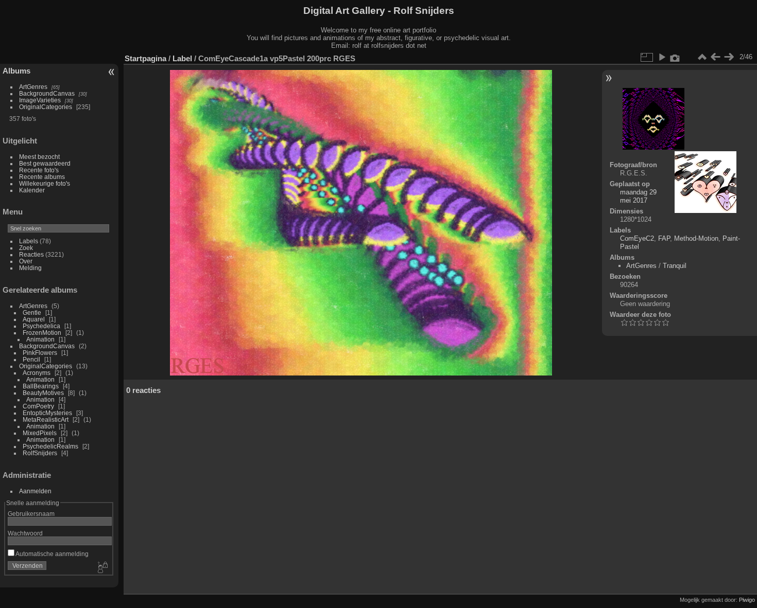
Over (25, 261)
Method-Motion (696, 238)
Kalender (32, 190)
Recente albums (42, 176)
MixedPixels (40, 433)
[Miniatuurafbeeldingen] (702, 57)
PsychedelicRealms (50, 446)
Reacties (31, 254)
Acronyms (36, 372)
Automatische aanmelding (51, 553)
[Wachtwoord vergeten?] (102, 568)
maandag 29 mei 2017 (638, 196)
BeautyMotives (43, 392)
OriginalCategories (45, 106)
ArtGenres (33, 86)
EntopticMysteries (47, 412)
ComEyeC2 (637, 238)
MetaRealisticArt (45, 419)
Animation (40, 339)
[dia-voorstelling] (661, 57)
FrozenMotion (42, 332)
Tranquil (674, 266)
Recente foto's (39, 170)
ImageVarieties (40, 100)
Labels (28, 241)
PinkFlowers (40, 352)
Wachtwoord (25, 533)
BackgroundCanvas (47, 93)
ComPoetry (38, 406)
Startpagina (145, 58)
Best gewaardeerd (45, 163)
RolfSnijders (40, 453)
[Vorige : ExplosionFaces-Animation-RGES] (715, 57)
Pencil (31, 359)
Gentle (32, 312)
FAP (664, 238)
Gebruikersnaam (31, 513)
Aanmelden (35, 491)
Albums (16, 70)
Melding (30, 267)
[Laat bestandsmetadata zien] (675, 57)
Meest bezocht (39, 156)
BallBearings (41, 386)
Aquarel (34, 319)
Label (182, 58)
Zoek (26, 247)
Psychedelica (41, 326)
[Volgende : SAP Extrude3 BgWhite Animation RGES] (728, 57)
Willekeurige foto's (44, 183)
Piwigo (747, 600)
